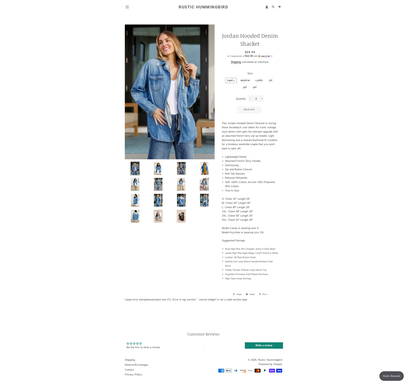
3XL (255, 87)
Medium (245, 80)
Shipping (236, 61)
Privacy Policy (133, 374)
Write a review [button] (263, 345)
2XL (245, 87)
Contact (129, 369)
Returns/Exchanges (136, 364)
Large (259, 80)
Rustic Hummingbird (203, 7)
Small (231, 80)
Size (250, 73)
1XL (271, 80)
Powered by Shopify (270, 364)
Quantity (241, 98)
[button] (250, 56)
